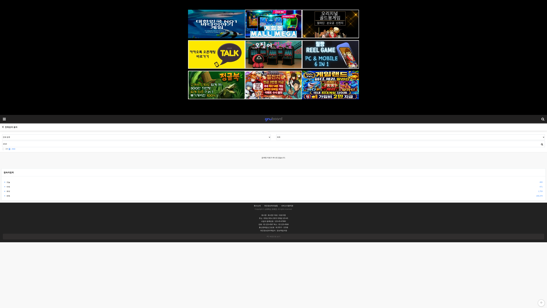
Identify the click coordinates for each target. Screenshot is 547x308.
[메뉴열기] (4, 119)
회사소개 (257, 206)
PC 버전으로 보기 (273, 237)
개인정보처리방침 (271, 206)
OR (6, 149)
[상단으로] (541, 303)
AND (13, 149)
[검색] (542, 144)
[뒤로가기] (3, 127)
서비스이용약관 (287, 206)
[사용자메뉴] (543, 119)
